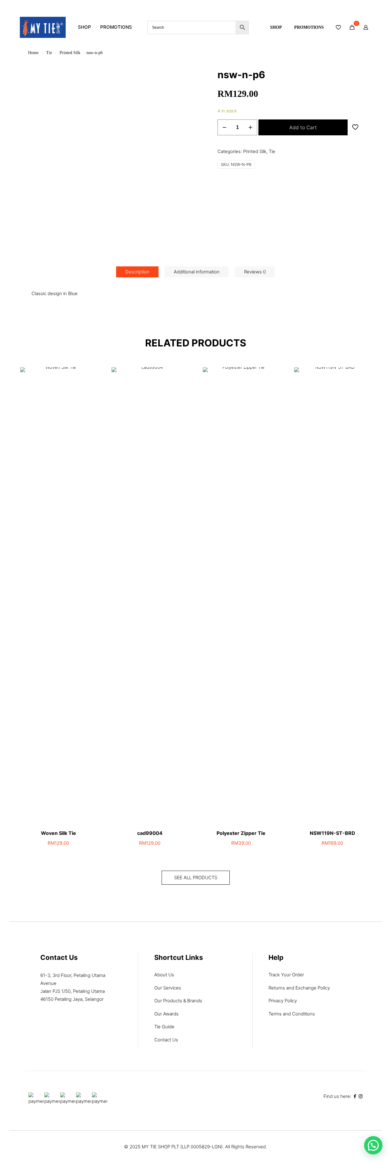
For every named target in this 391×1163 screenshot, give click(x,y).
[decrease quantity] (224, 127)
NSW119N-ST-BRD (332, 833)
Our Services (167, 988)
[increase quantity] (250, 127)
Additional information (197, 272)
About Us (164, 975)
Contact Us (166, 1040)
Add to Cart (303, 127)
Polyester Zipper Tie (241, 833)
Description (137, 272)
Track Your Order (286, 975)
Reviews (255, 272)
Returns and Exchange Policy (299, 988)
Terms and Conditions (292, 1014)
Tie (49, 52)
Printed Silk (70, 52)
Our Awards (166, 1014)
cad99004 (150, 833)
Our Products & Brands (178, 1001)
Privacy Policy (283, 1001)
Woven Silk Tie (58, 833)
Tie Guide (164, 1027)
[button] (373, 1145)
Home (33, 52)
